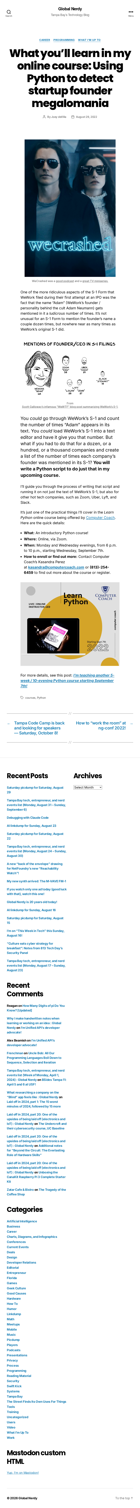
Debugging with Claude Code (28, 817)
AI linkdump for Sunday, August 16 (31, 910)
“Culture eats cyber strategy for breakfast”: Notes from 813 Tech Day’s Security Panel (35, 948)
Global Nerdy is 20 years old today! (32, 902)
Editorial (13, 1267)
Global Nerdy (70, 9)
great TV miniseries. (95, 281)
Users (11, 1422)
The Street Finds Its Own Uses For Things (36, 1401)
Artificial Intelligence (22, 1221)
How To (12, 1304)
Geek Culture (16, 1288)
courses (30, 697)
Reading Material (19, 1376)
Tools (11, 1407)
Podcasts (13, 1350)
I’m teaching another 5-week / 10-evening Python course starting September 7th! (67, 680)
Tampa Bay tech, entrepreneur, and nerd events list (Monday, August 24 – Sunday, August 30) (36, 851)
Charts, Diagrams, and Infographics (32, 1237)
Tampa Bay (15, 1396)
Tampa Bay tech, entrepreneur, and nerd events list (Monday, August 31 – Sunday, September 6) (36, 804)
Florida (12, 1278)
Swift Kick (14, 1386)
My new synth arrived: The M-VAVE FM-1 (36, 881)
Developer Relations (21, 1262)
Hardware (14, 1298)
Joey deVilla (58, 117)
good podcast (65, 281)
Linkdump (14, 1314)
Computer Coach (100, 517)
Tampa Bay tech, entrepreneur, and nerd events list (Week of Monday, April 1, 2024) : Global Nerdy (36, 1075)
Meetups (13, 1324)
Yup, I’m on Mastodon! (23, 1473)
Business (13, 1226)
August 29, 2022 (86, 117)
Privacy (12, 1360)
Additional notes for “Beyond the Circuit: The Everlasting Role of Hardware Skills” (36, 1150)
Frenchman (15, 1053)
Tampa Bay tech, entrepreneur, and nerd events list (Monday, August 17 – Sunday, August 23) (36, 965)
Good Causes (16, 1293)
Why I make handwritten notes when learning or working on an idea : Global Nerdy (34, 1023)
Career (44, 40)
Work (11, 1437)
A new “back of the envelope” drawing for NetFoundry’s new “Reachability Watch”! (34, 868)
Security (13, 1381)
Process (13, 1365)
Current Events (18, 1247)
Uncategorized (17, 1417)
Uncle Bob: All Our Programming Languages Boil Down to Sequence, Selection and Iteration (34, 1057)
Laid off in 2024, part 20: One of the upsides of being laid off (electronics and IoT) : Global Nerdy (36, 1119)
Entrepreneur (16, 1273)
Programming (64, 40)
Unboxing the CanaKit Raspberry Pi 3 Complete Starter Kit (36, 1177)
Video (11, 1427)
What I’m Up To (89, 40)
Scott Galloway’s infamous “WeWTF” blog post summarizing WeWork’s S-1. (70, 406)
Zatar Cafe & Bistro (20, 1189)
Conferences (16, 1242)
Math (10, 1319)
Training (13, 1412)
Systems (13, 1391)
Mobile (12, 1329)
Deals (11, 1252)
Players (12, 1345)
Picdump (13, 1340)
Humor (12, 1309)
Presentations (17, 1355)
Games (12, 1283)
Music (11, 1334)
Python (41, 697)
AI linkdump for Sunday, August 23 (31, 826)
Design (12, 1257)
